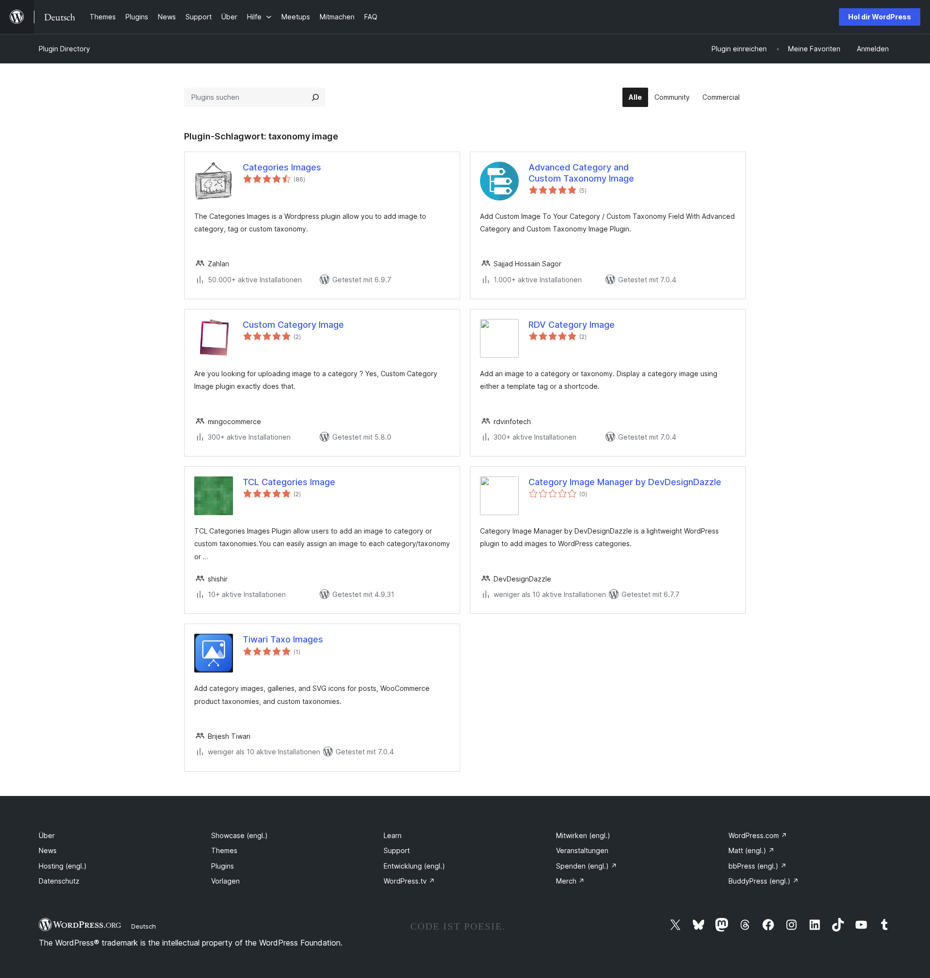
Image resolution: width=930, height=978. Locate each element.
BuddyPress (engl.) (763, 881)
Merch (570, 881)
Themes (224, 850)
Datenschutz (59, 881)
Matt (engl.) (751, 850)
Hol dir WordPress (879, 17)
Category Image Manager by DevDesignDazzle (624, 482)
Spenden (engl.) (586, 866)
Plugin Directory (64, 49)
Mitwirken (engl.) (583, 835)
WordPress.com (757, 835)
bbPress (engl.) (757, 866)
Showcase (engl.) (239, 835)
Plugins (222, 866)
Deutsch (143, 926)
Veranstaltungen (582, 850)
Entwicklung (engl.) (414, 866)
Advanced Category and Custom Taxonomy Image (581, 172)
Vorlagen (225, 881)
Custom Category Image (293, 325)
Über (47, 835)
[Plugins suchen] (315, 97)
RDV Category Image (571, 325)
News (48, 850)
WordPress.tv (409, 881)
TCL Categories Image (289, 482)
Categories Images (282, 167)
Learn (393, 835)
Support (397, 850)
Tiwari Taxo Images (283, 639)
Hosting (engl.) (63, 866)
